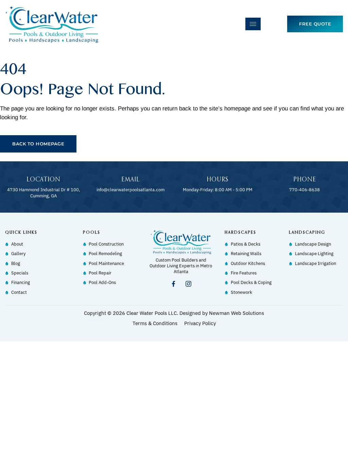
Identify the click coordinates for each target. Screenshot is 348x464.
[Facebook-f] (173, 284)
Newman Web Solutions (236, 313)
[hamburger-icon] (253, 24)
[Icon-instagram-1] (188, 284)
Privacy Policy (200, 323)
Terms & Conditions (155, 323)
